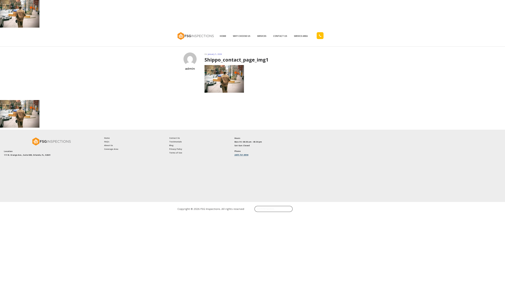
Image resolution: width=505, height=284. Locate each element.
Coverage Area (111, 149)
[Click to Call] (320, 35)
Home (107, 138)
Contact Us (174, 138)
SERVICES (261, 36)
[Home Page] (196, 36)
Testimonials (175, 141)
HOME (223, 36)
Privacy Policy (175, 149)
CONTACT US (280, 36)
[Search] (289, 209)
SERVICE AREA (301, 36)
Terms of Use (175, 152)
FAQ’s (106, 141)
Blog (171, 145)
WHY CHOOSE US (241, 36)
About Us (108, 145)
